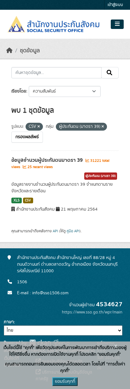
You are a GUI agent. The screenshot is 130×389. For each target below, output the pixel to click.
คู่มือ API (73, 231)
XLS (17, 200)
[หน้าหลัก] (9, 51)
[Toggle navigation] (117, 24)
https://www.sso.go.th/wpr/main (92, 312)
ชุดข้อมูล (30, 51)
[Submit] (110, 72)
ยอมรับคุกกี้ (65, 381)
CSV (28, 200)
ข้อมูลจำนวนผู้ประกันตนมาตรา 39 (47, 160)
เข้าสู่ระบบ (115, 5)
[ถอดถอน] (39, 126)
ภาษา (9, 322)
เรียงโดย (18, 91)
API (55, 231)
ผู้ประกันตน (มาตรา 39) (101, 176)
